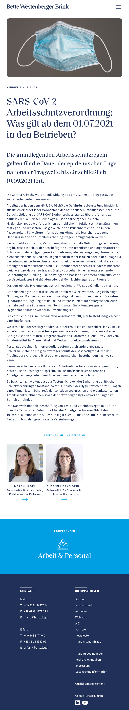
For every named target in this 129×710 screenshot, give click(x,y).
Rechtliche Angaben (88, 659)
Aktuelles (81, 611)
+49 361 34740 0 (34, 635)
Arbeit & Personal (64, 556)
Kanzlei (80, 599)
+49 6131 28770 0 (35, 605)
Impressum (82, 665)
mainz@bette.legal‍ (36, 617)
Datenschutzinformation (91, 672)
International (83, 605)
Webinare (81, 617)
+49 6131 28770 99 (36, 611)
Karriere (80, 629)
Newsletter (82, 635)
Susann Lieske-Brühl (64, 486)
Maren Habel (25, 486)
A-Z (77, 623)
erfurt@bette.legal (36, 647)
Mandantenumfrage (88, 641)
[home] (38, 7)
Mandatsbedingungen (89, 653)
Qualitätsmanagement (90, 684)
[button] (118, 7)
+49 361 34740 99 (35, 641)
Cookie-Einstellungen (89, 696)
